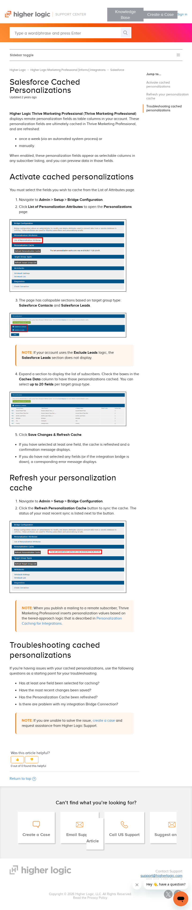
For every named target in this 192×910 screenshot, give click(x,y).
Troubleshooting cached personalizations (164, 108)
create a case (104, 720)
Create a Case (160, 14)
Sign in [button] (182, 14)
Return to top (20, 779)
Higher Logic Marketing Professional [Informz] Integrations (68, 70)
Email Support (79, 834)
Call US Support (124, 834)
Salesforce (117, 70)
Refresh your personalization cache (167, 96)
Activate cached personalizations (158, 84)
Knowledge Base (125, 14)
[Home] (43, 16)
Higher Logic (18, 70)
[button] (17, 759)
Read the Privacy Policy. (90, 898)
